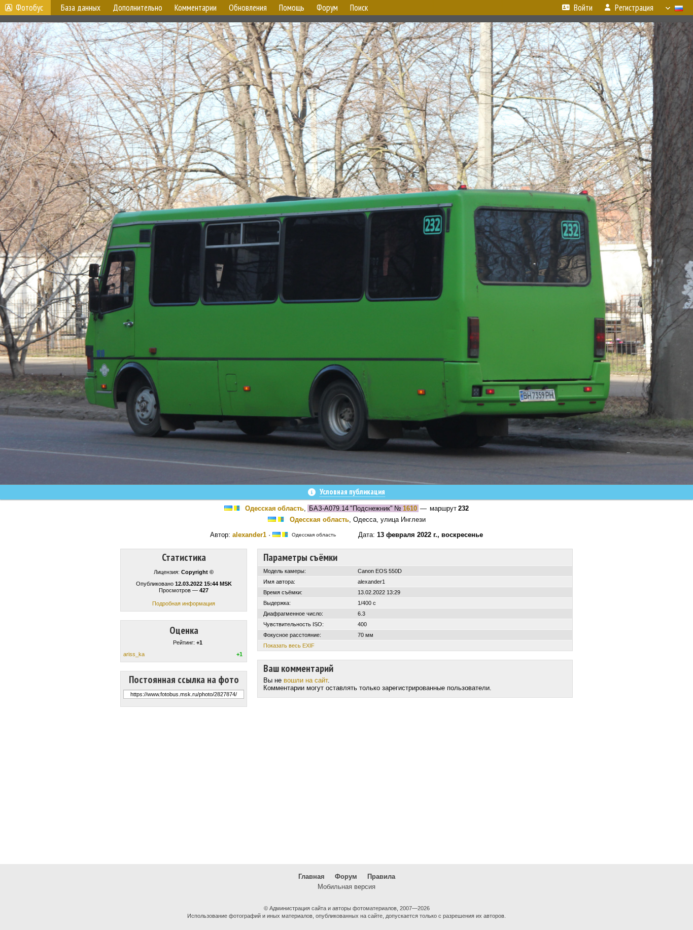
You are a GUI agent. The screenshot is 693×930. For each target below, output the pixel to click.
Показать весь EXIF (289, 645)
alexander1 (249, 535)
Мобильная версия (346, 886)
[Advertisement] (346, 785)
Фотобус (29, 7)
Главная (311, 876)
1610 (410, 508)
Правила (381, 876)
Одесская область (274, 508)
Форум (346, 876)
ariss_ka (134, 654)
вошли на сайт (306, 680)
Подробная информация (183, 603)
